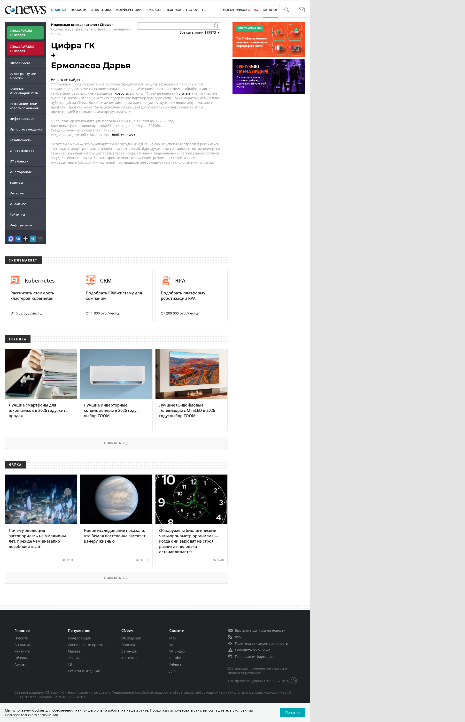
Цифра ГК (73, 45)
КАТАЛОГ (270, 10)
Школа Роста (20, 63)
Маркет (74, 651)
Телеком (16, 182)
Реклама (128, 644)
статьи (184, 93)
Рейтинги (17, 214)
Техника (74, 657)
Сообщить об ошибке (252, 650)
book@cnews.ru (125, 134)
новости (121, 93)
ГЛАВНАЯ (58, 10)
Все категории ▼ (199, 32)
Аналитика (101, 10)
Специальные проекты (87, 644)
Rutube (175, 657)
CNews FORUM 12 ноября (21, 32)
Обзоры (21, 657)
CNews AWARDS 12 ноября (22, 48)
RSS (238, 637)
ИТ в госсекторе (22, 150)
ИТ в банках (19, 161)
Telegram (177, 664)
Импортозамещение (26, 129)
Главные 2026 (24, 90)
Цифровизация (22, 118)
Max (172, 638)
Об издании (131, 638)
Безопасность (20, 140)
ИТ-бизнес (18, 204)
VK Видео (177, 651)
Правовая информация (254, 656)
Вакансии (129, 651)
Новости (21, 638)
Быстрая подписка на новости (260, 630)
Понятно (292, 712)
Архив (20, 664)
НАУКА (191, 10)
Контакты (129, 657)
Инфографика (21, 225)
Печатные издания (84, 670)
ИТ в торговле (21, 172)
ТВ (204, 10)
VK (171, 644)
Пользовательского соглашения (31, 715)
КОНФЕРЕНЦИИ (129, 10)
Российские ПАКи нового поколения (24, 105)
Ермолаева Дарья (91, 65)
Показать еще (116, 443)
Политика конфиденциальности (261, 643)
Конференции (79, 638)
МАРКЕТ (155, 10)
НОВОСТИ (78, 10)
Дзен (173, 670)
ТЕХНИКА (173, 10)
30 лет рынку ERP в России (23, 75)
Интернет (17, 193)
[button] (286, 10)
